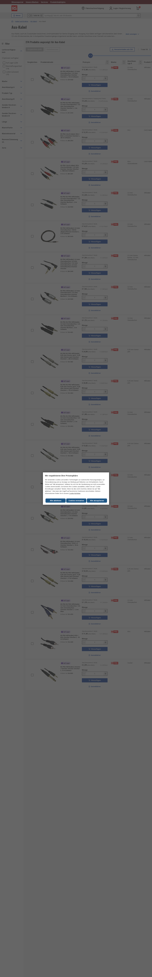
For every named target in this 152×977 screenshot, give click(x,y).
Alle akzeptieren (97, 500)
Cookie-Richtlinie (74, 493)
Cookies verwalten (76, 500)
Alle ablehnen (55, 500)
